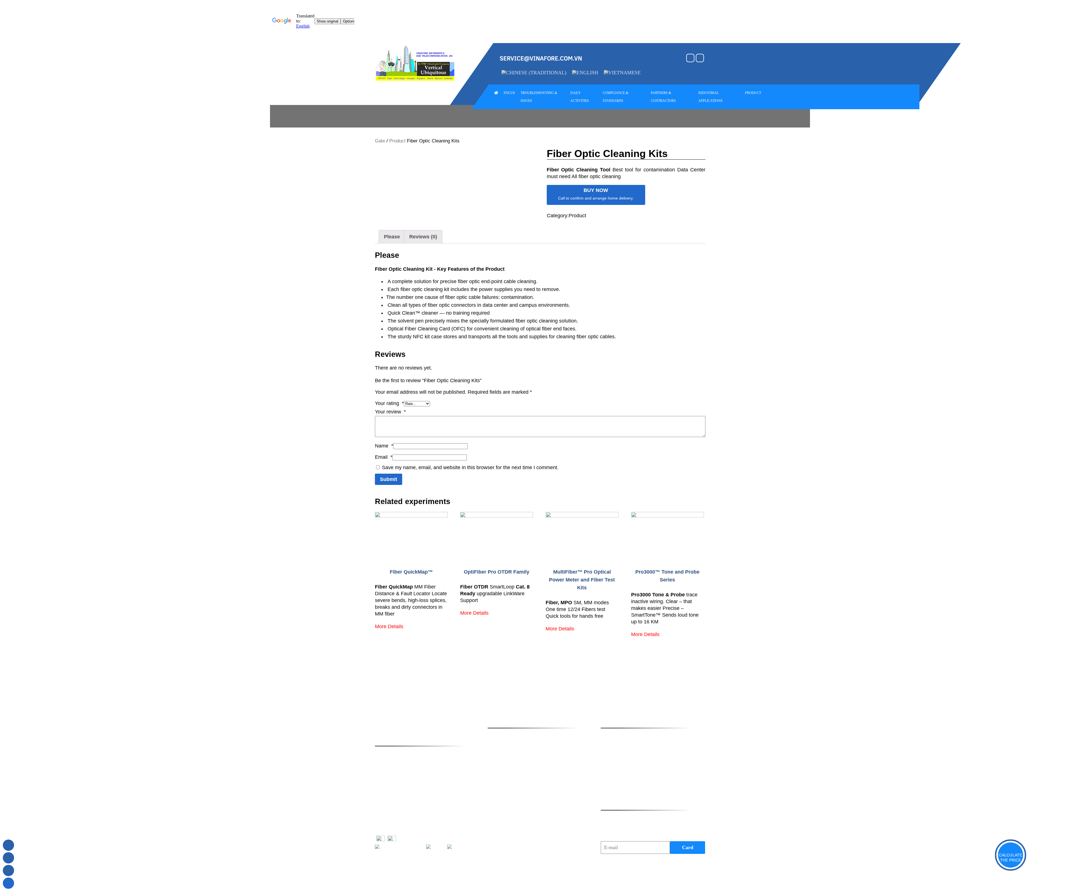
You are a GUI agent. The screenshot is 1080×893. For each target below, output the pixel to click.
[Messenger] (8, 870)
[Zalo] (8, 857)
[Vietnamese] (622, 72)
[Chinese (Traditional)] (534, 72)
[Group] (8, 845)
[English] (585, 72)
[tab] (392, 236)
